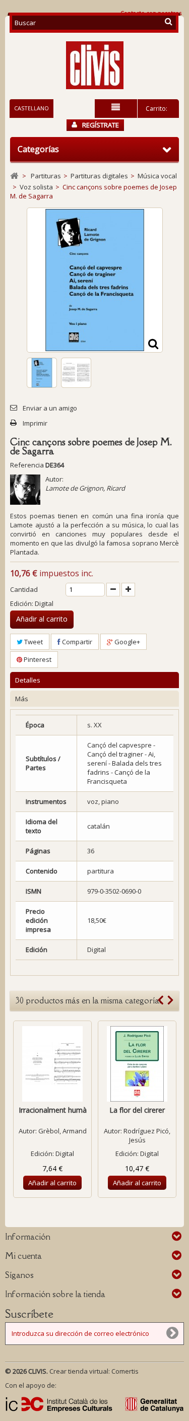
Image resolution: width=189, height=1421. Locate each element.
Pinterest (36, 659)
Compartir (76, 641)
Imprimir (35, 423)
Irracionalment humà (53, 1110)
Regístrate (100, 124)
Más (21, 698)
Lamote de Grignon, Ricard (85, 488)
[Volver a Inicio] (14, 176)
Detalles (27, 680)
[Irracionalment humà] (52, 1064)
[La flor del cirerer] (137, 1064)
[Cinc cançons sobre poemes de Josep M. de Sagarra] (42, 373)
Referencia (27, 464)
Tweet (33, 641)
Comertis (125, 1371)
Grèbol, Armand (62, 1130)
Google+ (126, 641)
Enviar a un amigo (50, 408)
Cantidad (24, 589)
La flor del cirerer (137, 1110)
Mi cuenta (23, 1255)
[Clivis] (94, 65)
